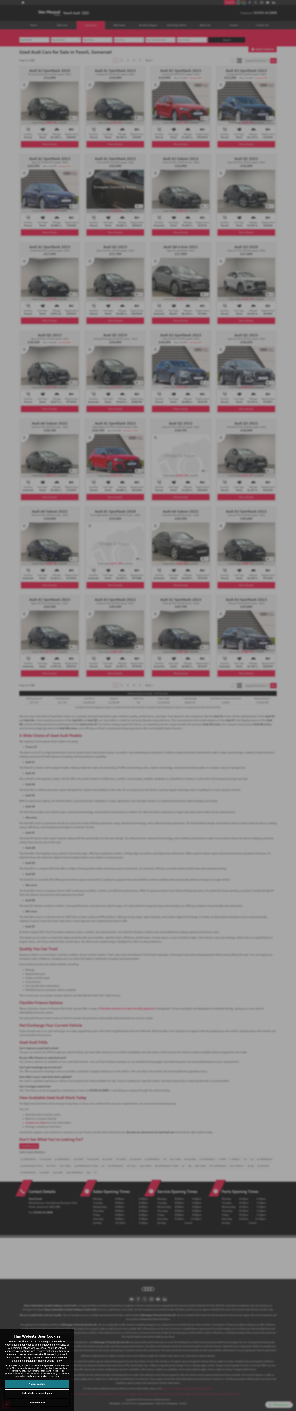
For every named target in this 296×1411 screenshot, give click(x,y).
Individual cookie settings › (37, 1393)
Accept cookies (37, 1384)
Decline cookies (37, 1402)
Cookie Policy (54, 1360)
